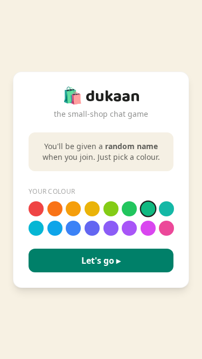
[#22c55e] (129, 208)
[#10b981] (148, 208)
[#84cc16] (111, 208)
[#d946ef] (148, 228)
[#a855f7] (129, 228)
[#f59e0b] (73, 208)
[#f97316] (54, 208)
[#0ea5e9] (54, 228)
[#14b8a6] (166, 208)
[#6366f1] (92, 228)
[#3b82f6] (73, 228)
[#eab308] (92, 208)
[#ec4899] (166, 228)
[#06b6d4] (36, 228)
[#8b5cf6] (111, 228)
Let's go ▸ (101, 260)
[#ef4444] (36, 208)
